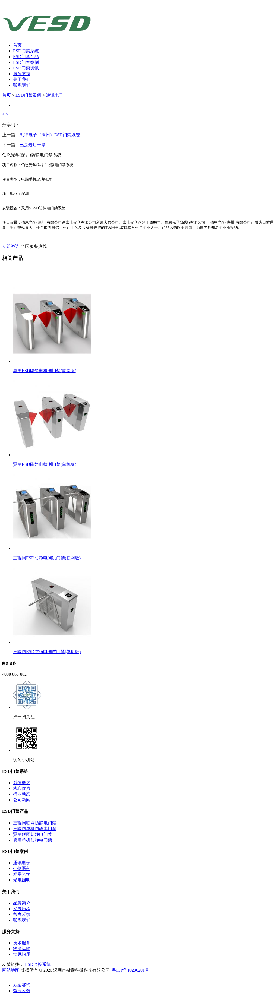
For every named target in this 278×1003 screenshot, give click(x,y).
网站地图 (11, 970)
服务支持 (21, 73)
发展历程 (21, 908)
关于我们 (21, 79)
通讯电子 (54, 95)
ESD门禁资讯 (26, 68)
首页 (17, 45)
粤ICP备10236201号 (130, 970)
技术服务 (21, 943)
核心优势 (21, 788)
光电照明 (21, 880)
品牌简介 (21, 903)
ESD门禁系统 (26, 51)
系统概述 (21, 782)
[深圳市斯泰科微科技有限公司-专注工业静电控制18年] (47, 31)
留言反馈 (21, 914)
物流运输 (21, 948)
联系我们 (21, 85)
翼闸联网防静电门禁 (32, 834)
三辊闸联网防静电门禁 (34, 823)
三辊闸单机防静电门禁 (34, 828)
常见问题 (21, 954)
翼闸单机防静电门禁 (32, 840)
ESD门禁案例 (26, 62)
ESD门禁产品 (26, 56)
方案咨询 (21, 985)
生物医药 (21, 868)
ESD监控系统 (38, 964)
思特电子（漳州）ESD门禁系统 (50, 134)
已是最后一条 (33, 145)
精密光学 (21, 874)
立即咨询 (11, 246)
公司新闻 (21, 800)
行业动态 (21, 794)
